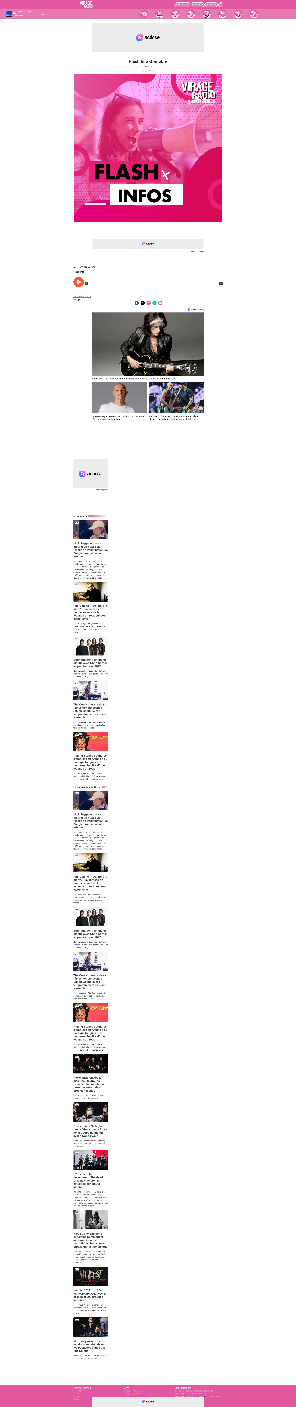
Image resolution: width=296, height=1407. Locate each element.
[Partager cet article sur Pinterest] (148, 304)
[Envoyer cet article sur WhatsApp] (154, 304)
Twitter (76, 1393)
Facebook (77, 1391)
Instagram (77, 1396)
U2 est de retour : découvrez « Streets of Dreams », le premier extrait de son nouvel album (88, 1180)
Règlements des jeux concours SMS (190, 1393)
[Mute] (42, 14)
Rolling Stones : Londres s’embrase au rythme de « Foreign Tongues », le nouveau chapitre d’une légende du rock (90, 762)
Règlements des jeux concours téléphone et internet (198, 1396)
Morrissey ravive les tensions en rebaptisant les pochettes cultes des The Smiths (89, 1346)
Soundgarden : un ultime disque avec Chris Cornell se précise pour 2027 (90, 663)
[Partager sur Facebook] (136, 304)
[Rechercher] (220, 4)
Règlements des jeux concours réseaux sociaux (196, 1391)
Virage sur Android (132, 1393)
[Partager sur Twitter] (142, 304)
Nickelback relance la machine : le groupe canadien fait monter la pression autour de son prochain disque (88, 1084)
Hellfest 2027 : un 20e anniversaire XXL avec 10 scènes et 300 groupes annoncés (89, 1295)
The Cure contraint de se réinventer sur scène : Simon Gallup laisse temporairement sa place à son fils (89, 711)
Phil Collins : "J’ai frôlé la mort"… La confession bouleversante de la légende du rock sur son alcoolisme (90, 612)
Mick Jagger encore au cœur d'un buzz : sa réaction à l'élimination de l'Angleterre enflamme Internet (90, 550)
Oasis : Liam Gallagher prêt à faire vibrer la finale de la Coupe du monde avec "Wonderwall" (90, 1131)
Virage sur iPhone (132, 1391)
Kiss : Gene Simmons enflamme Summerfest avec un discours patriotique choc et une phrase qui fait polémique (90, 1240)
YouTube (77, 1399)
